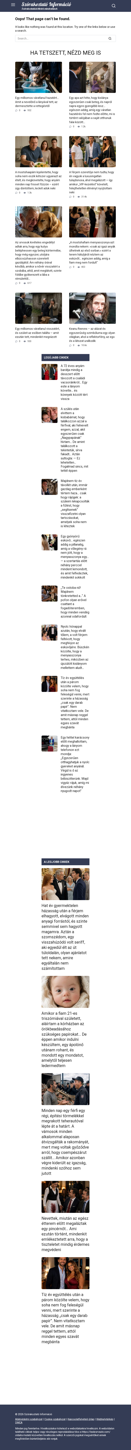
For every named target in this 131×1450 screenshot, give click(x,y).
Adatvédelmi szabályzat (28, 1419)
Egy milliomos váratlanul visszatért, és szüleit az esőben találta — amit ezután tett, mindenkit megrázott (37, 332)
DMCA (18, 1422)
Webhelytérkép (104, 1419)
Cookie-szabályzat (55, 1419)
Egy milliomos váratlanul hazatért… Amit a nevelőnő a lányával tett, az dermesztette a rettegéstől (37, 101)
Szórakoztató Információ (46, 4)
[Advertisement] (65, 828)
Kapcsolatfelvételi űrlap (81, 1419)
